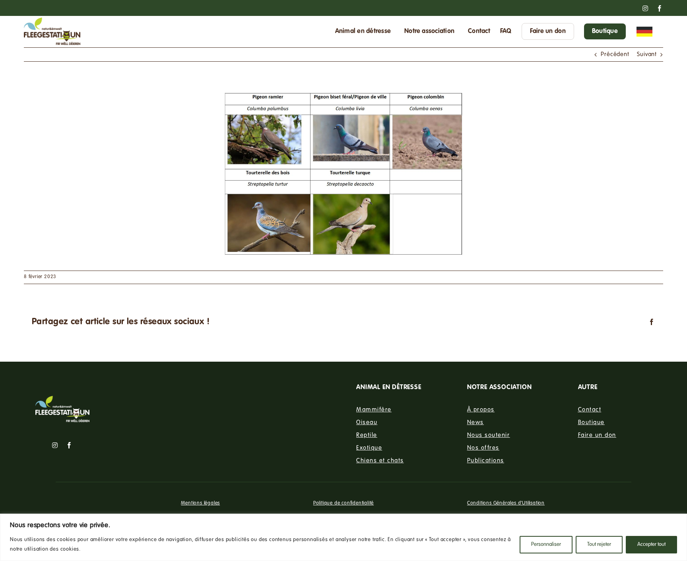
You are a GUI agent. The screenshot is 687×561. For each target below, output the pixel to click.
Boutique (591, 422)
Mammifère (374, 409)
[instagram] (55, 445)
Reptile (366, 434)
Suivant (647, 54)
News (475, 422)
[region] (343, 537)
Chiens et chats (380, 460)
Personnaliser (546, 544)
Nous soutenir (488, 434)
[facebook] (69, 445)
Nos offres (483, 447)
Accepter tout (651, 544)
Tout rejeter (599, 544)
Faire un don (597, 434)
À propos (481, 409)
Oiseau (366, 422)
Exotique (369, 447)
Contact (590, 409)
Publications (485, 460)
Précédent (615, 54)
